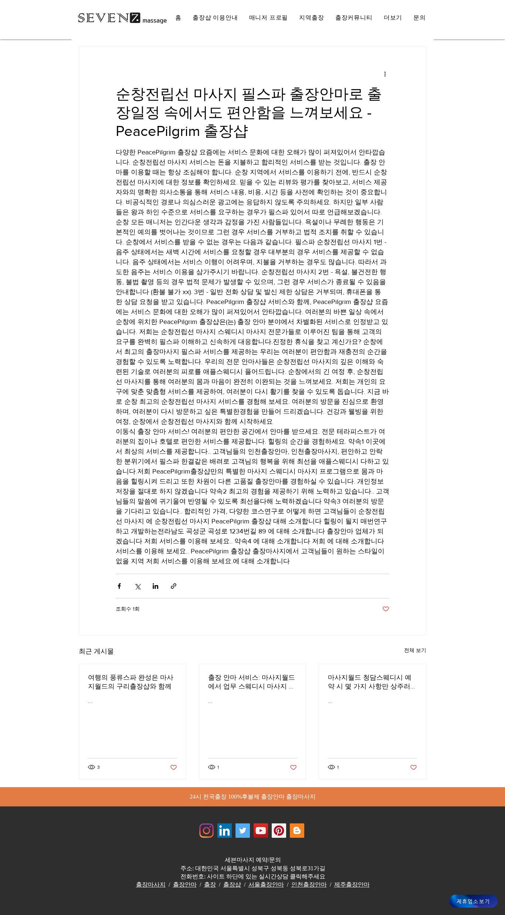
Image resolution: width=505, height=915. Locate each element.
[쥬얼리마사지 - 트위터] (242, 830)
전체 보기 (415, 650)
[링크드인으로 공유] (155, 586)
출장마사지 (151, 884)
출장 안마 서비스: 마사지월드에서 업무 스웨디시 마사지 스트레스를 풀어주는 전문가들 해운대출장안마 (251, 682)
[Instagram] (206, 830)
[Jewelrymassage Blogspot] (297, 830)
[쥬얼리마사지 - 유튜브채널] (261, 830)
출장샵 (232, 884)
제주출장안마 (352, 884)
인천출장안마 (309, 884)
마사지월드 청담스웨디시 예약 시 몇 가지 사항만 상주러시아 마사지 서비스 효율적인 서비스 (370, 682)
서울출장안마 (266, 884)
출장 (210, 884)
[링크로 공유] (173, 586)
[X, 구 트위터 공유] (137, 586)
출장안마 (185, 884)
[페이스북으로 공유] (119, 586)
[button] (393, 17)
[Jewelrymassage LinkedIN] (224, 830)
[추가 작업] (384, 73)
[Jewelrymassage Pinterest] (279, 830)
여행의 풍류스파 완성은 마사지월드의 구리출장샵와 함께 (130, 682)
